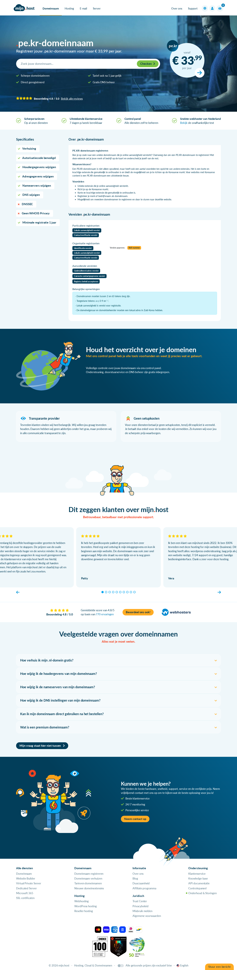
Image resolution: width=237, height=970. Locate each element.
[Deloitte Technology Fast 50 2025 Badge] (137, 946)
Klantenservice (197, 873)
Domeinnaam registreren (88, 873)
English (184, 965)
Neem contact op (135, 819)
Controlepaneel (197, 888)
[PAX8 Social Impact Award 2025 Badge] (118, 946)
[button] (205, 8)
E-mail (83, 8)
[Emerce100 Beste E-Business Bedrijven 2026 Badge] (100, 946)
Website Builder (25, 878)
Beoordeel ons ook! (138, 612)
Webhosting (81, 901)
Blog (135, 878)
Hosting (69, 8)
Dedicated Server (26, 888)
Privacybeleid (140, 906)
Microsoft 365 (24, 893)
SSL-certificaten (25, 898)
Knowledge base (198, 878)
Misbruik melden (142, 911)
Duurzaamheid (141, 883)
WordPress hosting (85, 906)
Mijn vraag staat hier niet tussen (40, 745)
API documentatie (199, 883)
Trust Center (140, 901)
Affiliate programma (144, 888)
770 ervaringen (105, 614)
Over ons (176, 8)
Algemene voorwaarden (147, 916)
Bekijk (184, 122)
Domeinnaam (51, 8)
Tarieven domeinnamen (88, 883)
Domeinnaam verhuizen (88, 878)
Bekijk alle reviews (72, 98)
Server (97, 8)
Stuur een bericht (219, 966)
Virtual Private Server (28, 883)
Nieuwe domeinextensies (89, 888)
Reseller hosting (83, 911)
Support (193, 8)
